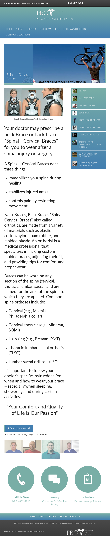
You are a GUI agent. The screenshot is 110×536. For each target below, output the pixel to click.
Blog (57, 29)
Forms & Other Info (74, 29)
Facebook (86, 3)
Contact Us (75, 517)
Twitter (91, 3)
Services (31, 29)
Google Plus (95, 3)
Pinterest (103, 3)
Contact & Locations (18, 35)
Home (9, 29)
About (19, 29)
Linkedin (99, 3)
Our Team (45, 29)
